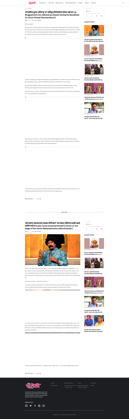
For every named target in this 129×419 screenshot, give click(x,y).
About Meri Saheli (68, 383)
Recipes (80, 2)
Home (52, 383)
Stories (92, 385)
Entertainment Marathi (89, 36)
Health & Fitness (59, 2)
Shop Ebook (93, 2)
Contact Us (93, 383)
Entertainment (42, 2)
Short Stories (51, 2)
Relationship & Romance (70, 2)
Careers (79, 383)
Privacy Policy (54, 385)
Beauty (86, 2)
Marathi (30, 8)
